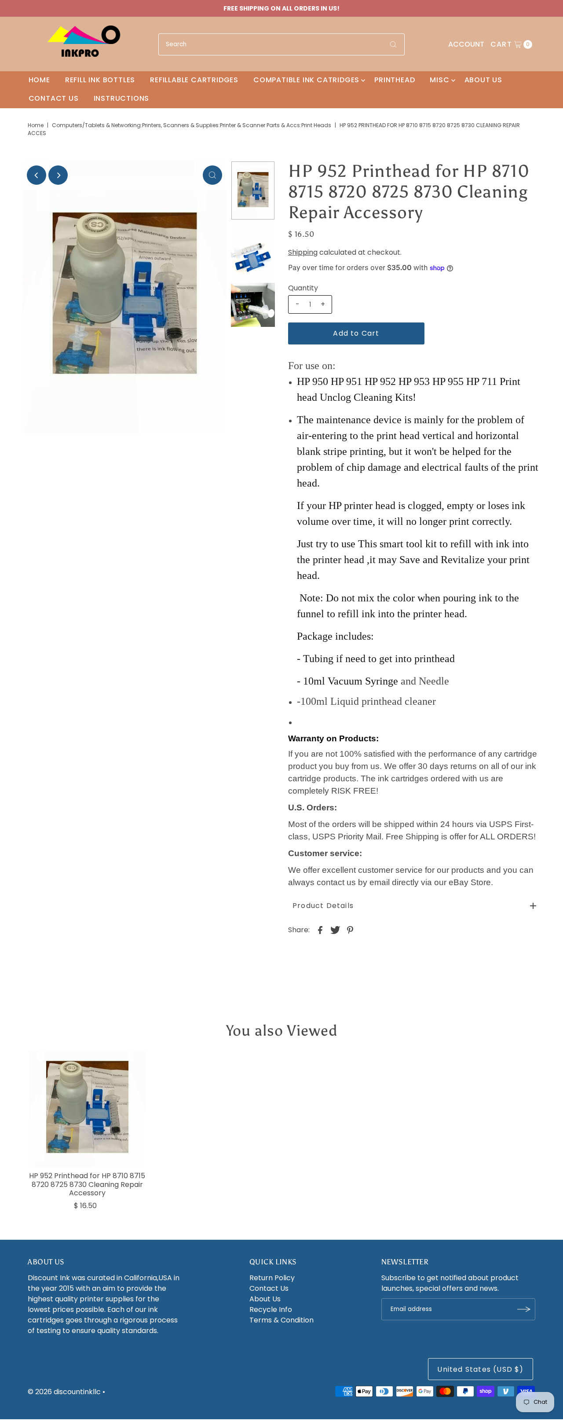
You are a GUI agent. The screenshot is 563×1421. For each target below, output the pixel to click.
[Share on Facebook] (320, 929)
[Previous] (36, 175)
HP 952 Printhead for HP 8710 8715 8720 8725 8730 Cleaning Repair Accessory (87, 1184)
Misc (439, 80)
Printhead (394, 80)
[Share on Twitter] (335, 929)
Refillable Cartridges (194, 80)
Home (39, 80)
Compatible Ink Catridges (306, 80)
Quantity (303, 288)
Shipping (303, 252)
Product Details (323, 906)
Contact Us (54, 98)
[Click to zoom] (212, 175)
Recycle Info (270, 1309)
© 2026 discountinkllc (64, 1392)
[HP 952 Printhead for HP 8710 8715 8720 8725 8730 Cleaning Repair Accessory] (87, 1109)
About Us (483, 80)
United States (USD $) (480, 1369)
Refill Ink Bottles (100, 80)
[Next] (58, 175)
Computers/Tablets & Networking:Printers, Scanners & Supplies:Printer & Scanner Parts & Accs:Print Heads (191, 125)
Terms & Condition (281, 1320)
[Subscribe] (524, 1309)
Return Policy (272, 1278)
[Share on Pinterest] (350, 929)
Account (466, 44)
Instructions (122, 98)
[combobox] (281, 44)
